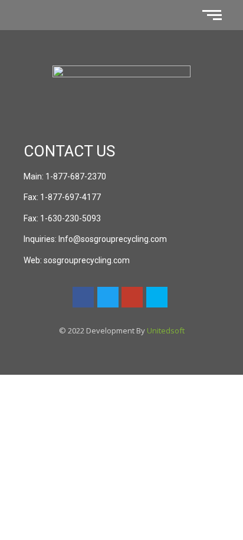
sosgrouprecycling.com (87, 260)
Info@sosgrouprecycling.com (112, 239)
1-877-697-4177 (70, 197)
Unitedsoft (166, 330)
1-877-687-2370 (75, 176)
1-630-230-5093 (70, 218)
